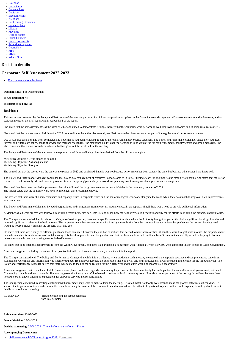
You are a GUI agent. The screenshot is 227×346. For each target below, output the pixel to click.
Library (13, 28)
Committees (15, 6)
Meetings (14, 31)
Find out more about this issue (25, 80)
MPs (11, 50)
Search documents (19, 41)
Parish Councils (17, 37)
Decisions (14, 12)
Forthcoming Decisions (22, 22)
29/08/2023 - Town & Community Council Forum (56, 326)
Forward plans (17, 25)
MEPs (12, 53)
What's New (15, 57)
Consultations (16, 9)
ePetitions (14, 18)
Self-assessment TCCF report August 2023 (40, 337)
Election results (17, 15)
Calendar (14, 2)
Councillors (15, 47)
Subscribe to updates (20, 44)
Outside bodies (17, 34)
